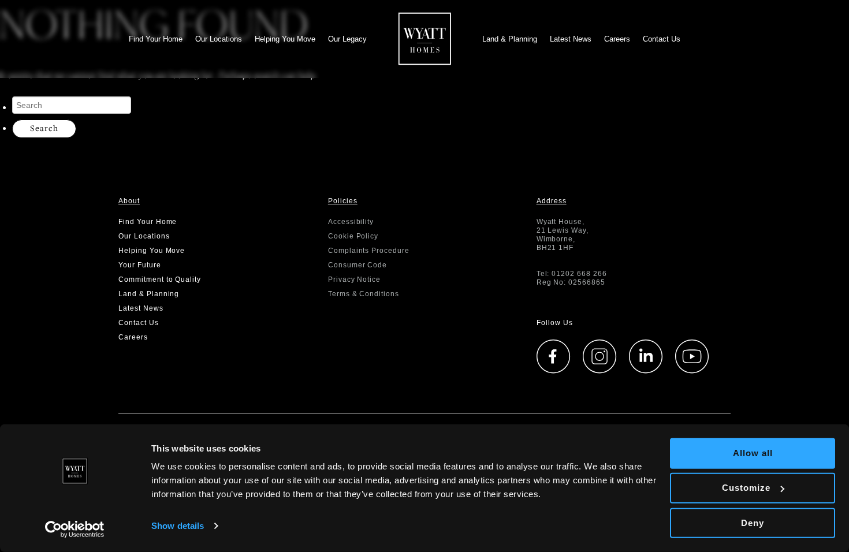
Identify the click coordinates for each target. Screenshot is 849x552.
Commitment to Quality (159, 279)
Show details (177, 526)
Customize (746, 488)
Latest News (570, 39)
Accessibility (351, 222)
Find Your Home (156, 39)
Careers (617, 39)
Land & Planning (509, 39)
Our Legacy (347, 39)
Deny (752, 522)
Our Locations (218, 39)
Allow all (753, 453)
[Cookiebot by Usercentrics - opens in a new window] (74, 529)
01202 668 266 (579, 274)
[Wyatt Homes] (424, 36)
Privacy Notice (354, 279)
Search (44, 127)
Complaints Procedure (368, 251)
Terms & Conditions (363, 294)
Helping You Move (285, 39)
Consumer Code (357, 265)
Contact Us (661, 39)
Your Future (139, 265)
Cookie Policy (353, 236)
